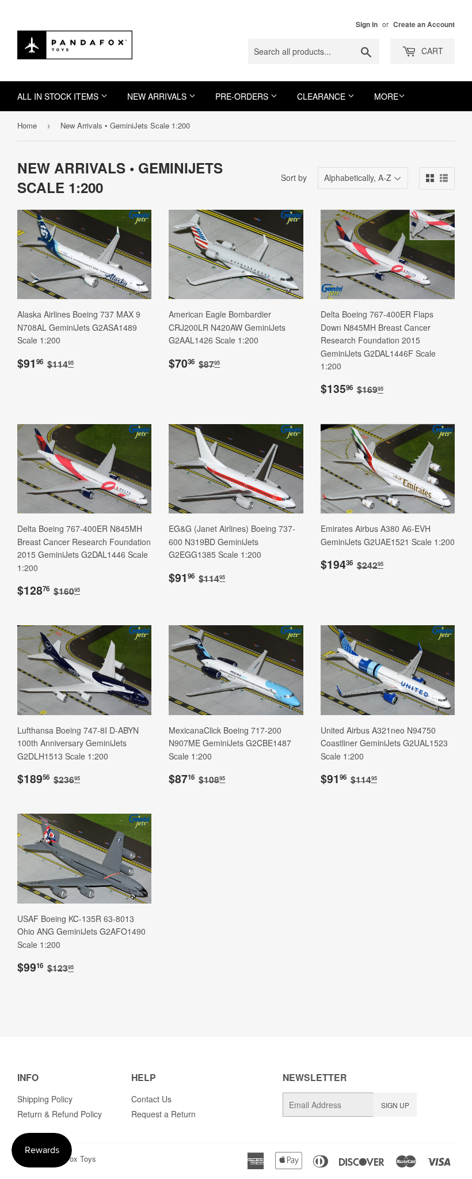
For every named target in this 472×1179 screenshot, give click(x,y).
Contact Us (151, 1099)
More (386, 96)
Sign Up (395, 1105)
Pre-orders (243, 96)
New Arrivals (158, 96)
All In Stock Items (59, 96)
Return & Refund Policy (59, 1114)
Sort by (294, 177)
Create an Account (424, 24)
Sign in (367, 24)
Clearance (322, 96)
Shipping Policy (45, 1099)
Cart (431, 50)
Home (27, 125)
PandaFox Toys (70, 1158)
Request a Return (163, 1114)
